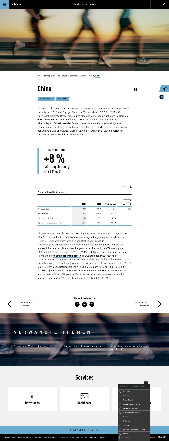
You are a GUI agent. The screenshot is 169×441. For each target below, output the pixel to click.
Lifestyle (65, 123)
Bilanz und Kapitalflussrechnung (80, 346)
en (155, 5)
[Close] (146, 382)
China (97, 76)
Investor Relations (24, 437)
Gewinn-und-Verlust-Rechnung (31, 346)
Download (124, 187)
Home (39, 76)
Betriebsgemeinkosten (68, 256)
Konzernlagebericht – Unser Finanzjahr (55, 76)
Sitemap (93, 437)
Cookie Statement (82, 437)
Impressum (102, 437)
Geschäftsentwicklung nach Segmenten (81, 76)
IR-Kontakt (37, 437)
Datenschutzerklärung (66, 437)
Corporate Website (9, 437)
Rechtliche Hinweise (50, 437)
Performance (46, 120)
